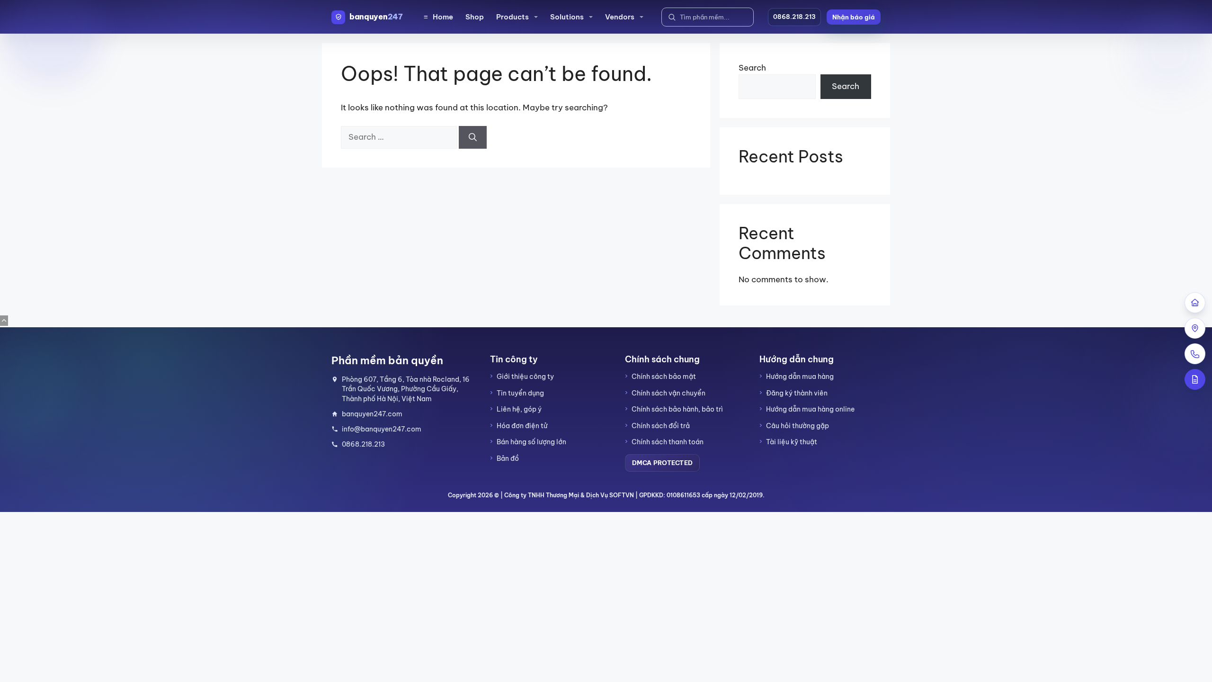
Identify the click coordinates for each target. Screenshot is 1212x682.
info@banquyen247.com (381, 429)
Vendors (619, 16)
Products (512, 16)
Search (752, 68)
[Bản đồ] (1195, 328)
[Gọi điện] (1195, 353)
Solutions (567, 16)
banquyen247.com (372, 414)
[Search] (473, 137)
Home (439, 16)
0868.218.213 (794, 16)
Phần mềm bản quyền (387, 360)
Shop (474, 16)
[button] (854, 17)
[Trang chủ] (1195, 302)
